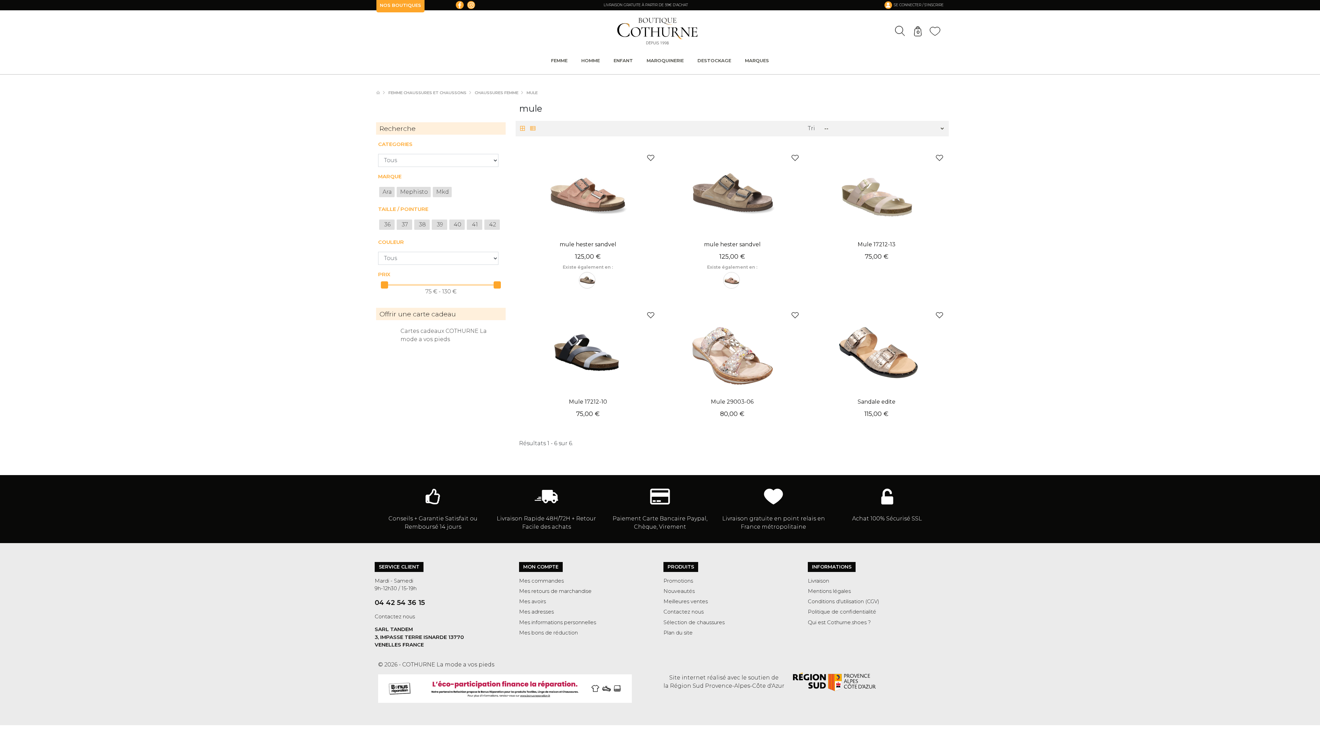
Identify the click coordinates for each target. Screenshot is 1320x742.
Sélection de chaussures (694, 622)
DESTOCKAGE (714, 60)
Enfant (623, 60)
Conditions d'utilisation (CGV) (843, 601)
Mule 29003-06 (732, 401)
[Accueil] (381, 92)
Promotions (678, 581)
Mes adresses (536, 612)
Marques (757, 60)
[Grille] (522, 129)
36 (387, 224)
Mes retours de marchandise (555, 591)
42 (492, 224)
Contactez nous (395, 617)
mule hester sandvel (588, 244)
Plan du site (678, 633)
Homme (590, 60)
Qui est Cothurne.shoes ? (839, 622)
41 (475, 224)
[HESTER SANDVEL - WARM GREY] (587, 280)
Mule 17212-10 (588, 401)
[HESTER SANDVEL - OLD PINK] (731, 280)
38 (422, 224)
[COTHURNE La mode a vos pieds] (657, 31)
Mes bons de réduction (548, 633)
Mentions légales (829, 591)
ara (387, 192)
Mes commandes (541, 581)
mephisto (414, 192)
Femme (559, 60)
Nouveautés (679, 591)
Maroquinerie (665, 60)
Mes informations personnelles (557, 622)
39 (440, 224)
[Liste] (532, 129)
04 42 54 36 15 (400, 602)
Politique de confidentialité (842, 612)
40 (457, 224)
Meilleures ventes (685, 601)
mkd (442, 192)
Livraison (818, 581)
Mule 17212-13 (876, 244)
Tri (811, 128)
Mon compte (541, 567)
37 (405, 224)
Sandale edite (876, 401)
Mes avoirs (532, 601)
